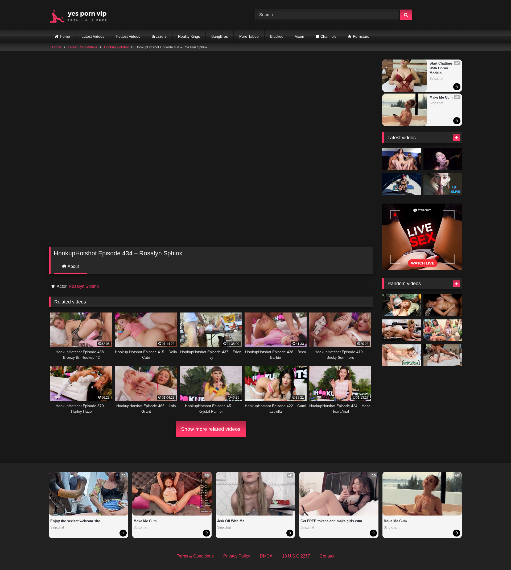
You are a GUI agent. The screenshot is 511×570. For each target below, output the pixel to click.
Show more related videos (211, 429)
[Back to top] (494, 554)
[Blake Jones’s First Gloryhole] (442, 159)
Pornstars (361, 36)
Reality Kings (189, 36)
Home (65, 36)
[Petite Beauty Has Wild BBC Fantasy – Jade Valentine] (442, 355)
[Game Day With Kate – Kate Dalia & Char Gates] (442, 330)
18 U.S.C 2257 (296, 556)
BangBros (219, 36)
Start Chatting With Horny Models (441, 68)
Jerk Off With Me (230, 521)
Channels (328, 36)
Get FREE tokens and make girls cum (331, 521)
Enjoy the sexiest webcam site (75, 521)
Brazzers (159, 36)
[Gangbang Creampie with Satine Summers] (401, 159)
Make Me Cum (441, 97)
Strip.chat (436, 79)
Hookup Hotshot (116, 47)
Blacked (276, 36)
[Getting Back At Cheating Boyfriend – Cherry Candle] (401, 305)
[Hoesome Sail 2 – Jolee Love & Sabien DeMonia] (401, 184)
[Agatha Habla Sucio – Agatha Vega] (442, 305)
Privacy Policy (236, 556)
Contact (327, 556)
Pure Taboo (249, 36)
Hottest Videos (128, 36)
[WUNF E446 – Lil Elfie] (442, 184)
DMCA (266, 556)
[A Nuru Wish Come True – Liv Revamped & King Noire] (401, 330)
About (73, 266)
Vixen (299, 36)
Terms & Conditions (195, 556)
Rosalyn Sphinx (84, 286)
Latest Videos (92, 36)
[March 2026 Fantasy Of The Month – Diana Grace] (401, 355)
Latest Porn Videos (82, 47)
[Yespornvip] (82, 15)
